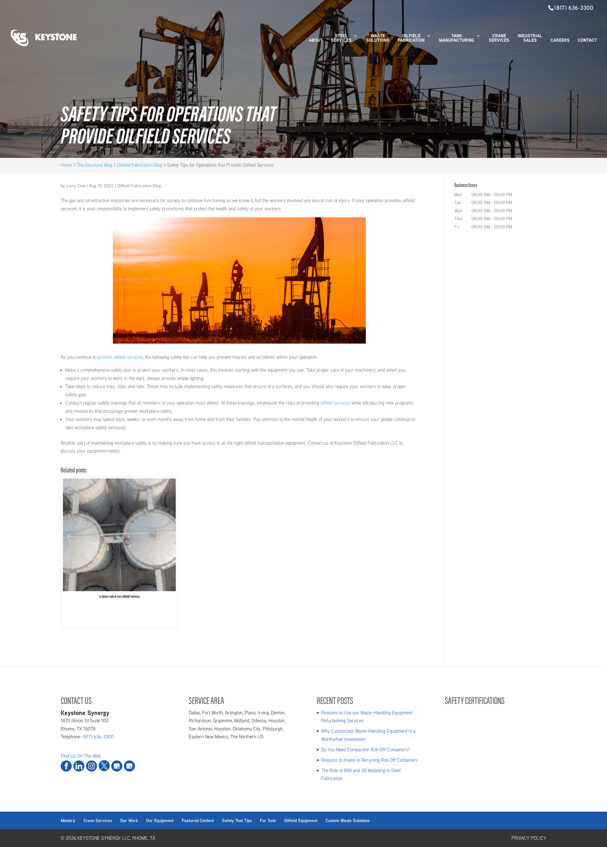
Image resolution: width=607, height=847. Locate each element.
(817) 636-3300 (573, 8)
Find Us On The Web (81, 756)
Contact (587, 40)
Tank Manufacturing (456, 38)
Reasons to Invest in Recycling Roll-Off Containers (369, 760)
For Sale (268, 820)
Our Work (129, 820)
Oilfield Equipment (300, 820)
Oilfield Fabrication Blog (139, 186)
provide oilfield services (120, 357)
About (316, 40)
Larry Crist (76, 186)
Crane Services (499, 38)
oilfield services (335, 402)
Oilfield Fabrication (411, 38)
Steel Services (341, 38)
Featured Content (198, 820)
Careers (560, 40)
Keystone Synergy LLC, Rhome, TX (116, 838)
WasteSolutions (377, 38)
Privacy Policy (529, 838)
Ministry (68, 820)
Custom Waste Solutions (348, 820)
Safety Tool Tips (237, 820)
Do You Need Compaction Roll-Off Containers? (365, 749)
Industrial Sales (530, 38)
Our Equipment (160, 820)
